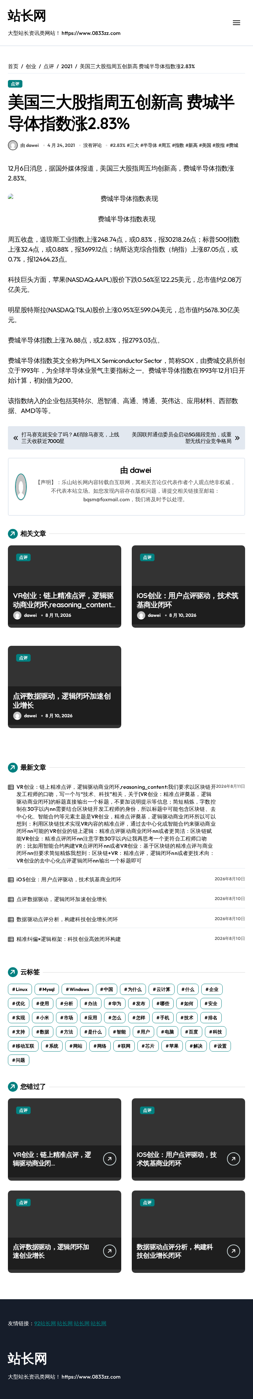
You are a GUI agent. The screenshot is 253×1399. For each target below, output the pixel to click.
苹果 (174, 1046)
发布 (140, 1003)
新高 (193, 145)
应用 (92, 1018)
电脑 (169, 1032)
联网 (125, 1046)
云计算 (163, 989)
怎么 (116, 1018)
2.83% (119, 145)
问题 (20, 1060)
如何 (188, 1003)
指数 (179, 145)
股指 (220, 145)
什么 (189, 989)
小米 (44, 1018)
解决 (198, 1046)
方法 (68, 1032)
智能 (121, 1032)
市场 (68, 1018)
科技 (217, 1032)
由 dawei (29, 145)
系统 (53, 1046)
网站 (77, 1046)
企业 (213, 989)
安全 (212, 1003)
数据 (44, 1032)
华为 (116, 1003)
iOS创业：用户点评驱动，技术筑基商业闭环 (68, 879)
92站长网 (45, 1323)
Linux (22, 989)
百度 (193, 1032)
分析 (68, 1003)
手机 (164, 1018)
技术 (188, 1018)
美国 (206, 145)
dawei (140, 470)
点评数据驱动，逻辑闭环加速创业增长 (61, 899)
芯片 (150, 1046)
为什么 (135, 989)
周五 (166, 145)
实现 (20, 1018)
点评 (15, 83)
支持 (20, 1032)
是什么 (95, 1032)
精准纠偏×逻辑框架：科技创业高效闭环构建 (68, 939)
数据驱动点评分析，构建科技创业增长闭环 (67, 919)
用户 (145, 1032)
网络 (101, 1046)
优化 (20, 1003)
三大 (134, 145)
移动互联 (25, 1046)
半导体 (150, 145)
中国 (108, 989)
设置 (222, 1046)
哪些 (164, 1003)
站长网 (27, 15)
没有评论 (92, 145)
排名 (212, 1018)
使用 (44, 1003)
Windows (79, 989)
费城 (233, 145)
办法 (92, 1003)
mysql (48, 989)
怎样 (140, 1018)
